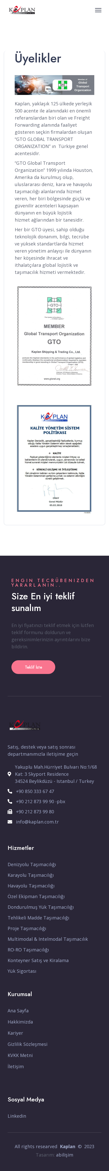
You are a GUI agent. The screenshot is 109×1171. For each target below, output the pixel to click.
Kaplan (67, 1146)
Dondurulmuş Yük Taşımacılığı (41, 907)
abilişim (64, 1155)
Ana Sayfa (18, 1011)
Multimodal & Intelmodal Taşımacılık (48, 939)
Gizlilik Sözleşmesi (27, 1044)
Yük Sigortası (22, 971)
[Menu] (98, 10)
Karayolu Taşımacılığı (31, 875)
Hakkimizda (20, 1022)
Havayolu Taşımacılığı (31, 886)
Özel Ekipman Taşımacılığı (36, 896)
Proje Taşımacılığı (27, 928)
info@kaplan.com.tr (37, 822)
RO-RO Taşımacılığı (28, 950)
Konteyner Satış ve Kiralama (38, 960)
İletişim (16, 1066)
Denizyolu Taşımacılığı (32, 864)
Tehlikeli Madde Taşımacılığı (38, 918)
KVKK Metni (20, 1055)
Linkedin (17, 1116)
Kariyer (15, 1033)
